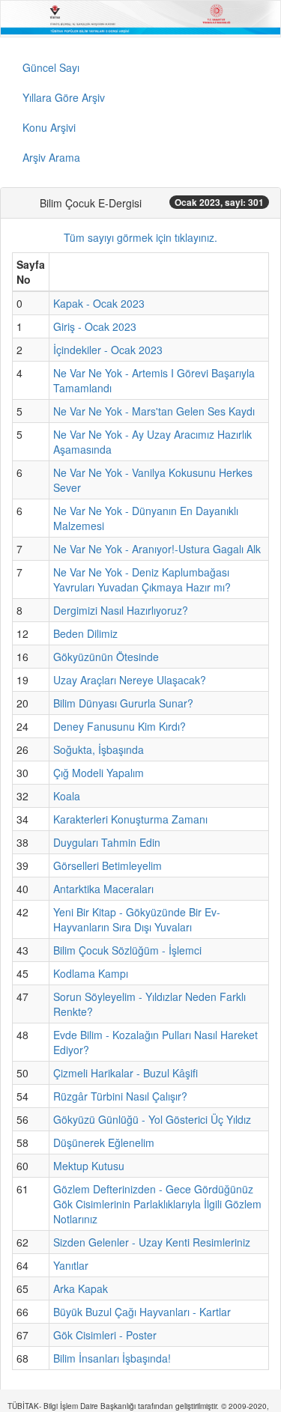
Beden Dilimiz (85, 633)
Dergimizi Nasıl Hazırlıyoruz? (120, 610)
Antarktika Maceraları (103, 888)
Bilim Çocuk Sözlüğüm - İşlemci (127, 950)
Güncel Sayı (50, 67)
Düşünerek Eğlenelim (103, 1142)
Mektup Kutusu (88, 1165)
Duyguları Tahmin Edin (106, 842)
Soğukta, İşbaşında (98, 749)
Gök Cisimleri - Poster (105, 1334)
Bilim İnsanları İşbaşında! (112, 1358)
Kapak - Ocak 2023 (99, 303)
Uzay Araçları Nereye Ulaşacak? (129, 679)
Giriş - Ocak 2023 (94, 326)
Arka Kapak (80, 1288)
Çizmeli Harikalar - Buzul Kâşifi (125, 1072)
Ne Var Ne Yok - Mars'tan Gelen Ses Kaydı (154, 411)
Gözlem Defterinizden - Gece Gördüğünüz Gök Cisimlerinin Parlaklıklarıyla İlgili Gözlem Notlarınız (157, 1203)
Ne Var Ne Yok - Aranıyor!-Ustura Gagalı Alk (157, 548)
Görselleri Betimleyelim (107, 865)
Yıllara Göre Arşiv (63, 97)
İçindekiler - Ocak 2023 (108, 349)
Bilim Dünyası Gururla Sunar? (123, 703)
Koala (66, 795)
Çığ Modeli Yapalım (98, 772)
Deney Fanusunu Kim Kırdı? (119, 726)
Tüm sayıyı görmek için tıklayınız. (140, 237)
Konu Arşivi (49, 127)
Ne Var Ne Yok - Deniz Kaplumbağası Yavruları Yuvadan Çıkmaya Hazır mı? (142, 579)
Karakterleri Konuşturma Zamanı (130, 819)
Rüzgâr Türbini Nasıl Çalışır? (120, 1096)
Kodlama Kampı (90, 973)
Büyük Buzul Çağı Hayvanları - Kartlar (142, 1311)
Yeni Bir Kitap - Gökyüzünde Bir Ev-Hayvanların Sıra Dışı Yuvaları (136, 919)
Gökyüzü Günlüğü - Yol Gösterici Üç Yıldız (152, 1119)
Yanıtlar (70, 1265)
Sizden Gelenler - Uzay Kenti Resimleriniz (151, 1242)
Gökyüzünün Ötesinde (106, 656)
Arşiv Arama (51, 157)
